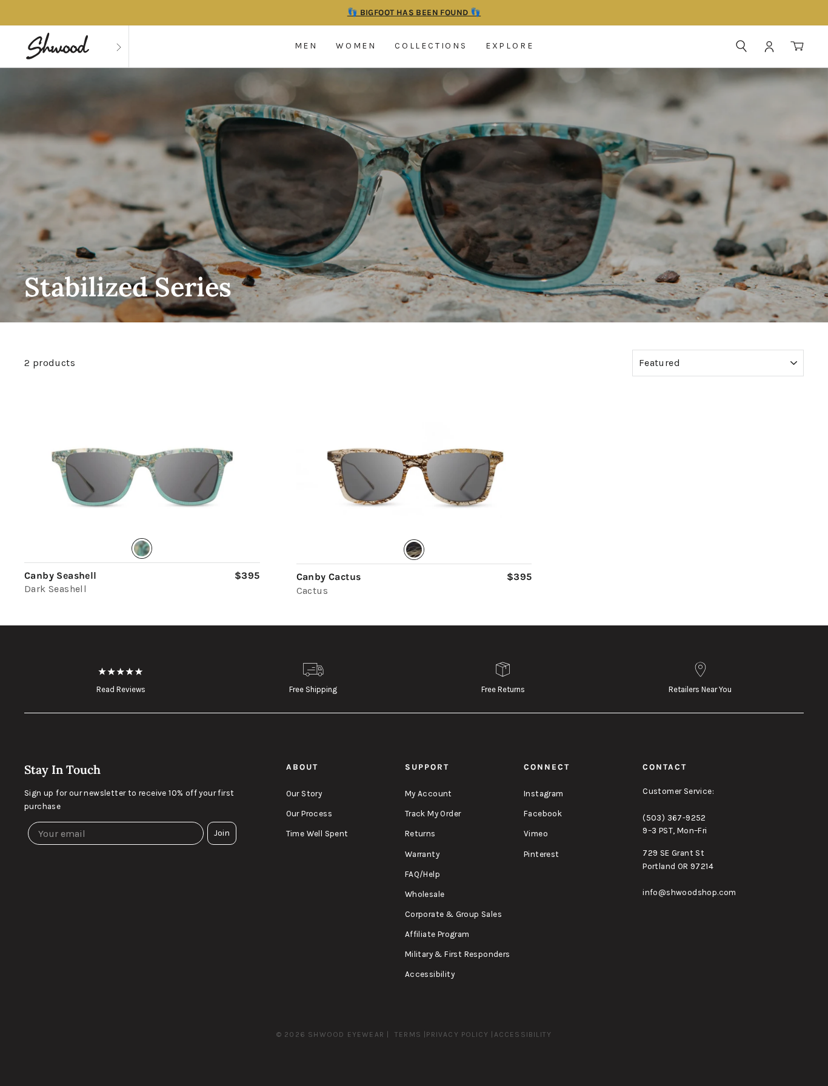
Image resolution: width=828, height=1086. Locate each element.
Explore (510, 46)
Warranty (422, 854)
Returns (420, 833)
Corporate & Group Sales (453, 914)
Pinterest (541, 854)
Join (222, 833)
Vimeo (536, 833)
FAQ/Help (422, 874)
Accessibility (430, 974)
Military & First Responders (457, 954)
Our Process (309, 813)
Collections (431, 46)
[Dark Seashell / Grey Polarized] (142, 477)
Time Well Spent (317, 833)
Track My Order (433, 813)
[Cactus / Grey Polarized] (414, 478)
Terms (408, 1034)
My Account (428, 793)
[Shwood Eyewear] (57, 46)
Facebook (543, 813)
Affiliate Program (437, 934)
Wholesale (425, 894)
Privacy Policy (457, 1034)
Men (306, 46)
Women (356, 46)
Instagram (544, 793)
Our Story (304, 793)
